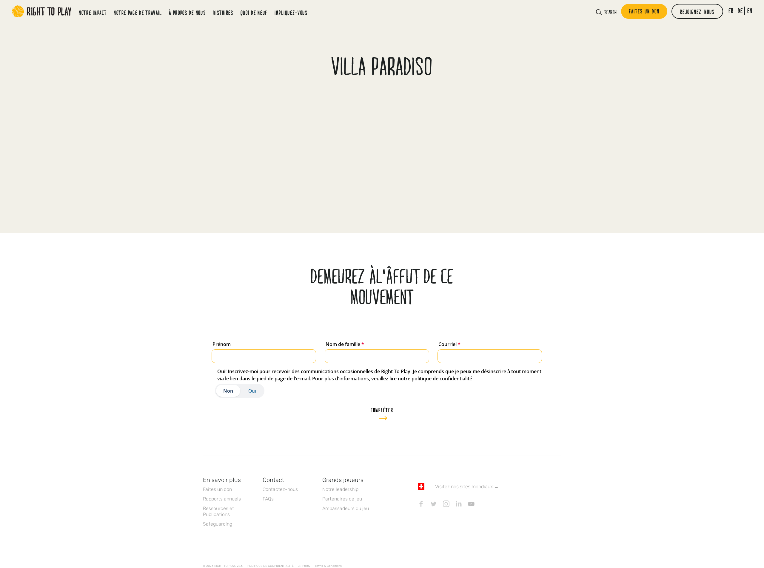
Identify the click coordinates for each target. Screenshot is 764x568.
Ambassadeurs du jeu (345, 508)
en (749, 11)
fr (731, 11)
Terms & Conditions (328, 566)
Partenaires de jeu (342, 499)
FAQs (268, 499)
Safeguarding (217, 524)
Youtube (471, 503)
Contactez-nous (280, 489)
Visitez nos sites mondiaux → (467, 486)
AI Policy (304, 566)
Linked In (458, 503)
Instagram (446, 503)
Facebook (421, 503)
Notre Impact (93, 12)
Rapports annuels (222, 499)
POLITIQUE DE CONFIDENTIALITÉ (270, 566)
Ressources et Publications (218, 511)
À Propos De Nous (187, 12)
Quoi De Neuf (254, 12)
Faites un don (217, 489)
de (740, 11)
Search (610, 12)
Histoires (223, 12)
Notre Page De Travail (138, 12)
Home (42, 11)
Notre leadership (340, 489)
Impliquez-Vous (291, 12)
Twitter (433, 503)
